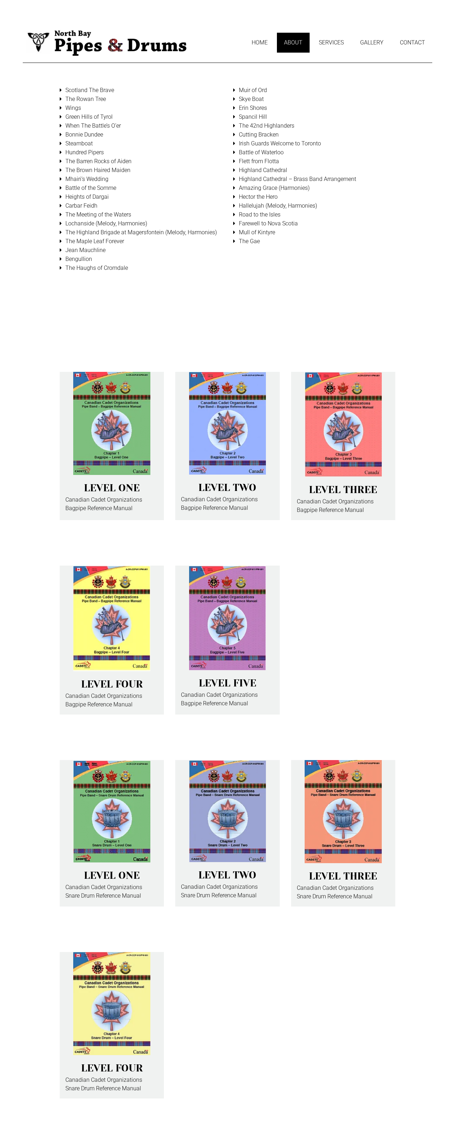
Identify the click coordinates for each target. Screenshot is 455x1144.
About (293, 42)
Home (260, 42)
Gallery (372, 42)
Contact (412, 42)
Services (331, 42)
